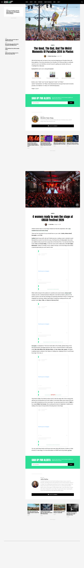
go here (70, 450)
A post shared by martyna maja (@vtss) (53, 444)
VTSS (39, 398)
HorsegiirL (34, 345)
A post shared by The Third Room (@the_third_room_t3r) (53, 341)
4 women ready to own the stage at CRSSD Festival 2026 (11, 40)
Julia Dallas (51, 224)
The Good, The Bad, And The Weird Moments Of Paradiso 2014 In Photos (12, 12)
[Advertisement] (13, 27)
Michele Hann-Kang (52, 56)
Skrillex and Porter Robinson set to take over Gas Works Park (11, 53)
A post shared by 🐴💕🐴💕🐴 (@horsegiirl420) (53, 394)
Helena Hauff (68, 293)
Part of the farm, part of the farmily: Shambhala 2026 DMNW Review (12, 45)
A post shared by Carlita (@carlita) (53, 289)
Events (7, 9)
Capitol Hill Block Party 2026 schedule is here (12, 49)
